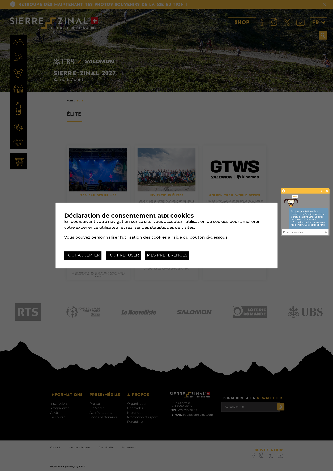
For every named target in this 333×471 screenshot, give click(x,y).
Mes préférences (167, 255)
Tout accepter (83, 255)
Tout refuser (123, 255)
